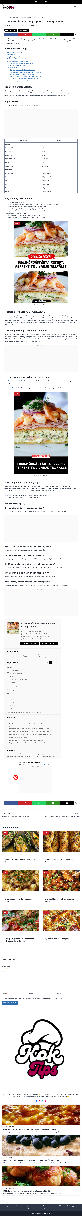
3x (56, 662)
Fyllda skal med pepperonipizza (57, 939)
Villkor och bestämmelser (49, 1206)
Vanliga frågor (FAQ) (13, 67)
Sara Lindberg (9, 25)
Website (58, 993)
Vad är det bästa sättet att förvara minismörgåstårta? (26, 72)
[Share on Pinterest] (25, 34)
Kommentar (6, 972)
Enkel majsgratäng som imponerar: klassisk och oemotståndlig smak (29, 1129)
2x (53, 662)
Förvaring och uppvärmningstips (16, 65)
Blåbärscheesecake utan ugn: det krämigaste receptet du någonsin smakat (31, 1160)
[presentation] (20, 843)
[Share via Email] (52, 34)
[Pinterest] (39, 1)
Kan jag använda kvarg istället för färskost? (23, 74)
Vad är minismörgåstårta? (15, 52)
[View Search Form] (78, 6)
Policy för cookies (35, 1206)
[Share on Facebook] (11, 34)
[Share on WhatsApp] (39, 34)
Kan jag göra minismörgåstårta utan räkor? (22, 70)
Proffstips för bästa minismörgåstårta (18, 59)
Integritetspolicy (10, 1206)
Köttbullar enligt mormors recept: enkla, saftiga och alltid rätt (26, 1191)
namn (5, 993)
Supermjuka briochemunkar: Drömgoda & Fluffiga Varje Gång (62, 815)
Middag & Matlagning (14, 17)
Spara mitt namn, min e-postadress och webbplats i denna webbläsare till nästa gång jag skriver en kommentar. (33, 998)
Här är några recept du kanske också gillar (20, 63)
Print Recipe (23, 30)
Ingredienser (11, 54)
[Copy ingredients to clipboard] (19, 662)
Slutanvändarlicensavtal (35, 1209)
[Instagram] (46, 1)
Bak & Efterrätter (8, 1157)
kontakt (52, 1209)
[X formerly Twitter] (42, 1)
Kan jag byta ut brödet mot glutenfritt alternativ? (24, 78)
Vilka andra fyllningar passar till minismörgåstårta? (25, 81)
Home (6, 17)
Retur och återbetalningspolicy (68, 1206)
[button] (17, 223)
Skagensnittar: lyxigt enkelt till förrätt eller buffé (16, 815)
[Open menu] (74, 7)
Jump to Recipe (10, 30)
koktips (36, 1213)
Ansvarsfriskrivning (22, 1206)
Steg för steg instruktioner (15, 57)
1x (50, 662)
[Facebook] (35, 1)
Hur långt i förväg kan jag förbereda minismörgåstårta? (26, 76)
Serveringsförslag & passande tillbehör (18, 61)
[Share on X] (67, 34)
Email (31, 993)
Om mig (46, 1209)
